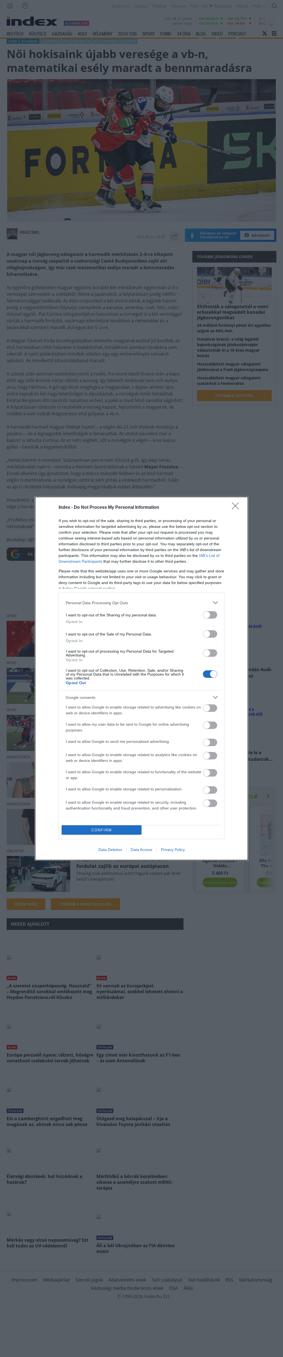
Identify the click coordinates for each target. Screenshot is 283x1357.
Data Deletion (110, 849)
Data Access (141, 849)
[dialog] (141, 678)
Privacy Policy (173, 849)
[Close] (237, 507)
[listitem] (141, 603)
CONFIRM (101, 830)
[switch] (210, 615)
